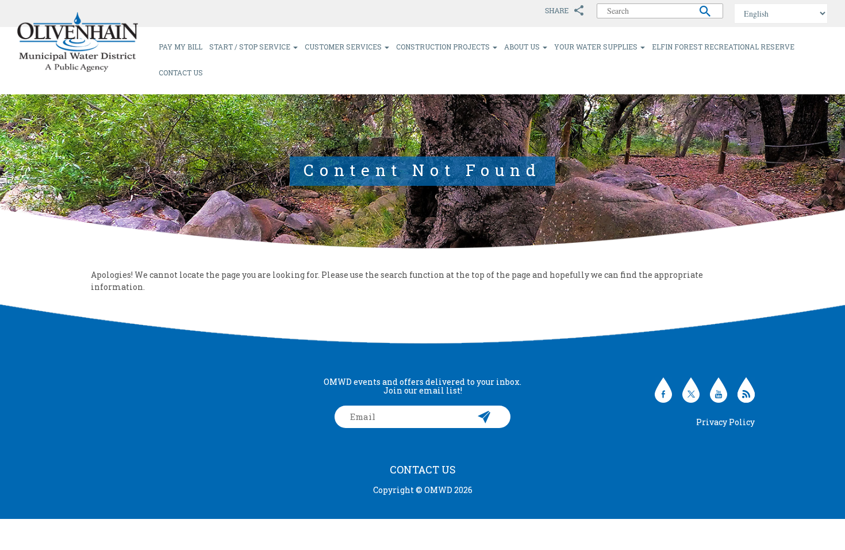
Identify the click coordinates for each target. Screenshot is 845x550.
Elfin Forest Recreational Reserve (723, 46)
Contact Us (181, 72)
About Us (522, 46)
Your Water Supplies (596, 46)
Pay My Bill (180, 46)
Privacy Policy (725, 422)
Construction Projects (443, 46)
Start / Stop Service (250, 46)
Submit (484, 416)
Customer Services (344, 46)
